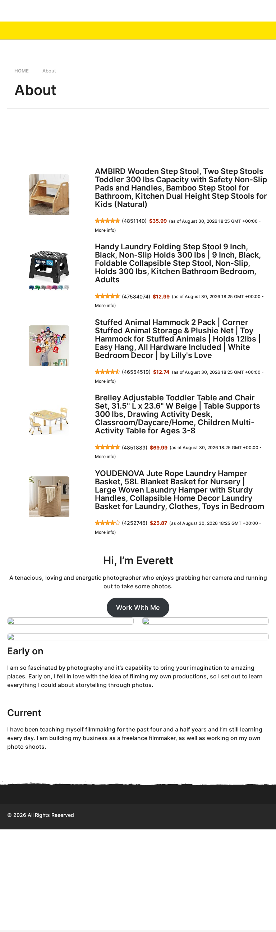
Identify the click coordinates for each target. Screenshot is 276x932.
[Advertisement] (138, 879)
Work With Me (138, 607)
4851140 (134, 221)
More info (104, 230)
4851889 (135, 447)
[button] (251, 30)
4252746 (135, 523)
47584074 (136, 296)
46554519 (136, 372)
